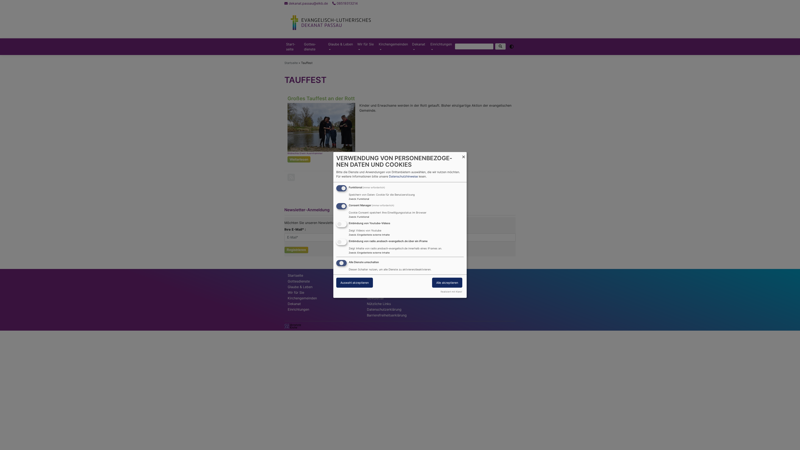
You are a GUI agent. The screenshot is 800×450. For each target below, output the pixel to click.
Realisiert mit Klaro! (451, 291)
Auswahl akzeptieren (354, 282)
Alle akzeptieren (447, 282)
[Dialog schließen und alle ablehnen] (463, 154)
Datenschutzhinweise (403, 176)
